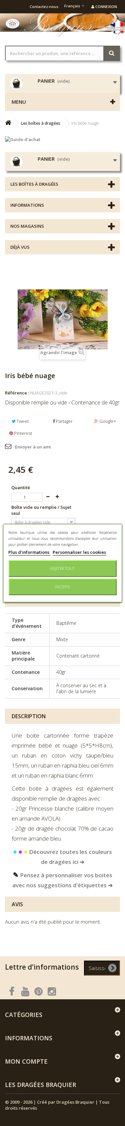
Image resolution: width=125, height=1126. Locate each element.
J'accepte (62, 587)
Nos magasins (27, 226)
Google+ (107, 421)
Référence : (17, 393)
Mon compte (26, 1061)
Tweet (22, 421)
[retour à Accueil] (8, 123)
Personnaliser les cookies (79, 552)
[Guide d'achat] (62, 139)
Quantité (20, 487)
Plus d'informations (29, 552)
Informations (27, 205)
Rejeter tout (62, 568)
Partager (64, 421)
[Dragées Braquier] (12, 23)
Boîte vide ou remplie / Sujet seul (41, 510)
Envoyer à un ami (33, 447)
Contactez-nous (44, 6)
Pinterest (22, 433)
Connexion (105, 6)
